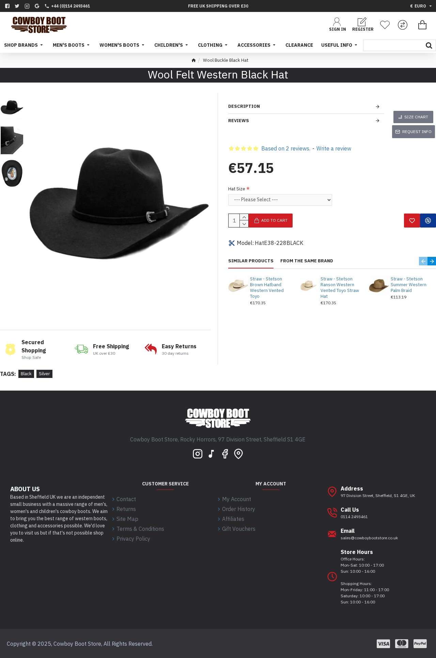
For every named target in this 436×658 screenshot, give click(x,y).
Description (244, 106)
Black (26, 374)
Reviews (238, 120)
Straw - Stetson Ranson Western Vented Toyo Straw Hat (340, 287)
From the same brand (306, 261)
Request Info (417, 131)
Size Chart (416, 116)
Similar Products (251, 261)
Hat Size (236, 189)
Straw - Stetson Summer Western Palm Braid (408, 284)
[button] (423, 261)
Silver (44, 374)
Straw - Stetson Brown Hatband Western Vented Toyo (267, 287)
